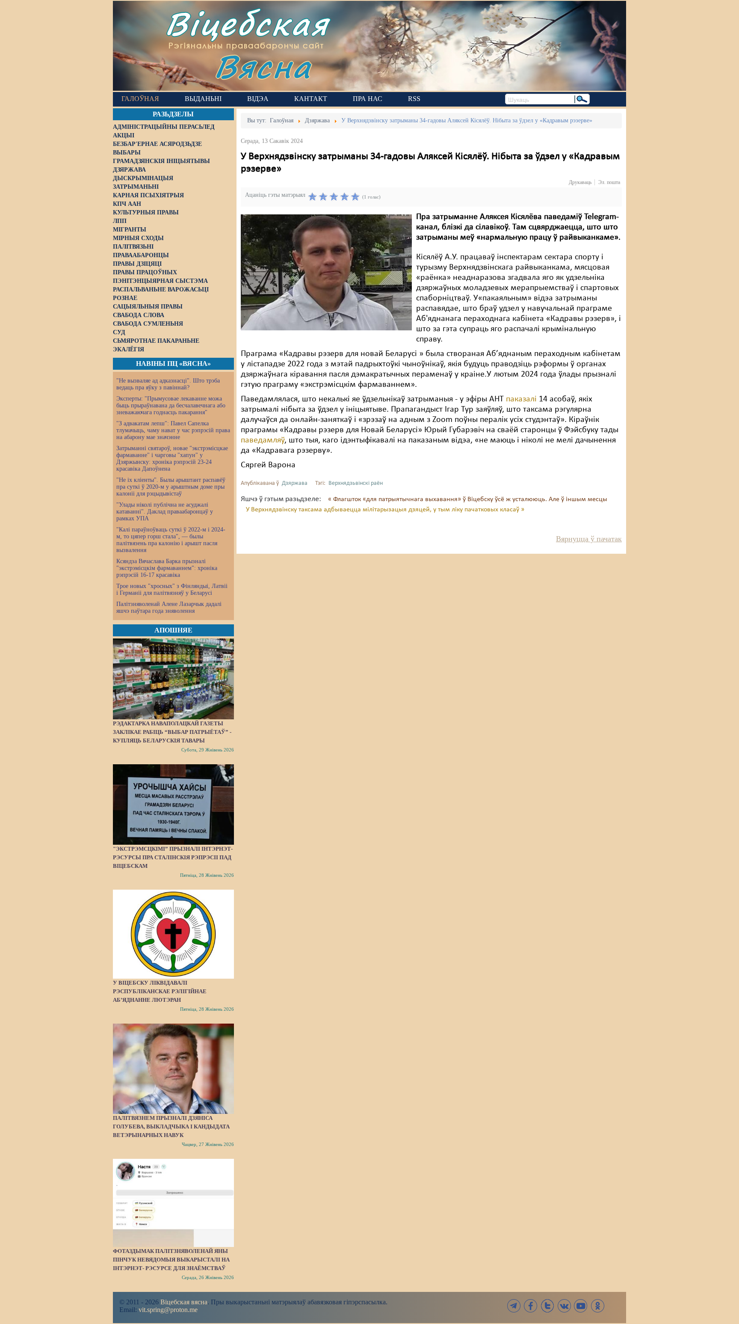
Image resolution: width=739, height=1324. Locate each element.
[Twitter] (547, 1305)
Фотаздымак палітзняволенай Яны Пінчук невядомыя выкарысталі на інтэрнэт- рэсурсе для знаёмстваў (171, 1259)
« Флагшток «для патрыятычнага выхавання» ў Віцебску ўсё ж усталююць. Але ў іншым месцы (467, 499)
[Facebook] (530, 1305)
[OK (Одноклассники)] (597, 1305)
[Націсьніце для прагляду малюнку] (326, 272)
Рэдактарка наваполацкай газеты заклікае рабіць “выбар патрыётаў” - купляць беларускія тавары (172, 732)
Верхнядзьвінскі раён (355, 483)
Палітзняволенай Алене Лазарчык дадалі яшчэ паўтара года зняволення (169, 607)
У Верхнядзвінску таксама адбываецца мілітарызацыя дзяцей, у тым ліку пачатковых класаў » (385, 509)
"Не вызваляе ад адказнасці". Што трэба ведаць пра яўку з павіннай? (168, 384)
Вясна (262, 66)
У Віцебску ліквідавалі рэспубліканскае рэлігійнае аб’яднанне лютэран (160, 991)
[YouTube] (580, 1305)
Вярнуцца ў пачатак (589, 538)
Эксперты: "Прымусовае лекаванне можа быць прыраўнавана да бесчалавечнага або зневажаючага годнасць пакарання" (170, 405)
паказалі (521, 399)
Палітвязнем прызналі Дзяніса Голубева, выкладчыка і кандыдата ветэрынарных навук (171, 1126)
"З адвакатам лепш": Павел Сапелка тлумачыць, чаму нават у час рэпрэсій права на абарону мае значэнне (173, 430)
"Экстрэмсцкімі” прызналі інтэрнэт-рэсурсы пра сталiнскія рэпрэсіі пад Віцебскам (173, 857)
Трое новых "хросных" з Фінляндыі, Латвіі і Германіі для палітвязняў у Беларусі (172, 589)
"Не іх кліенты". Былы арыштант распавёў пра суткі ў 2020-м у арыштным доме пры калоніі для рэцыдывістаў (170, 487)
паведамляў (262, 440)
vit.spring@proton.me (168, 1309)
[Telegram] (514, 1305)
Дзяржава (294, 483)
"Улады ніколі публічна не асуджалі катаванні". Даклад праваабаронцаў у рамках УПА (164, 512)
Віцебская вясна (183, 1302)
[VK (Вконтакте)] (564, 1305)
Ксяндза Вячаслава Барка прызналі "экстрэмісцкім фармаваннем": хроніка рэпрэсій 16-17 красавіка (166, 568)
